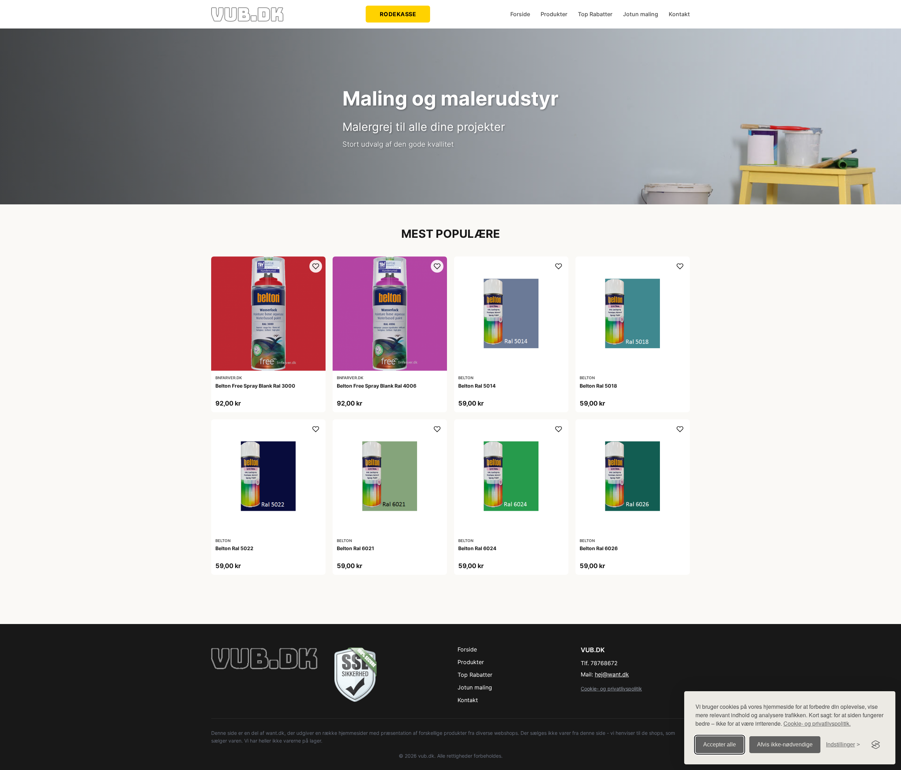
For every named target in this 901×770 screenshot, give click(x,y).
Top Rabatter (595, 14)
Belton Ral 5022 (234, 548)
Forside (520, 14)
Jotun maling (640, 14)
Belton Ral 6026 (599, 548)
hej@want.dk (612, 674)
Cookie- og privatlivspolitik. (817, 723)
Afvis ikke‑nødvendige (785, 744)
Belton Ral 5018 (598, 386)
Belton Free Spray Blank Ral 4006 (376, 386)
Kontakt (679, 14)
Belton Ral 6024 (477, 548)
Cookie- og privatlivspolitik (611, 689)
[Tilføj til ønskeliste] (315, 266)
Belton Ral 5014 (477, 386)
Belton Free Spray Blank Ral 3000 (255, 386)
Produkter (554, 14)
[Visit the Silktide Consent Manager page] (875, 744)
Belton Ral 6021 (355, 548)
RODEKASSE (398, 14)
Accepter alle (719, 744)
